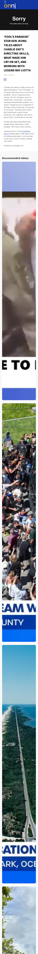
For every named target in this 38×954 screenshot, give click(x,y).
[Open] (5, 2)
